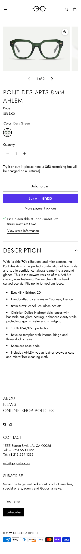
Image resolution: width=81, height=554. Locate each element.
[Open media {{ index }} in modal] (36, 49)
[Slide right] (52, 79)
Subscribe (13, 512)
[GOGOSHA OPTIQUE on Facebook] (4, 424)
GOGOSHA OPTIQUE (26, 533)
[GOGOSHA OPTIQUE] (39, 9)
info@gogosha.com (16, 463)
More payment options (40, 208)
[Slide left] (29, 79)
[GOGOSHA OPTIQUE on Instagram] (10, 424)
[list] (40, 49)
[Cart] (75, 9)
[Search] (66, 9)
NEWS (9, 404)
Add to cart (40, 186)
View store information (23, 231)
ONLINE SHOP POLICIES (28, 410)
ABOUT (10, 398)
